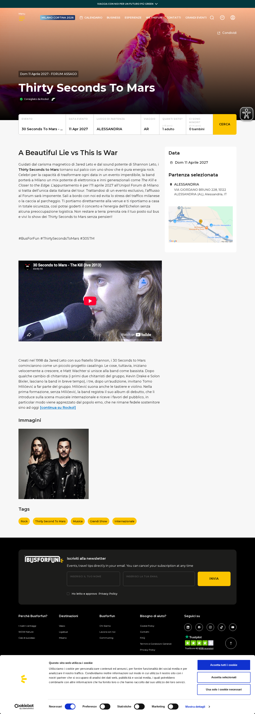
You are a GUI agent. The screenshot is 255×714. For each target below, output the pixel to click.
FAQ (142, 637)
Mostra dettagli (195, 706)
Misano (63, 637)
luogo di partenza (111, 118)
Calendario (93, 17)
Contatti (174, 17)
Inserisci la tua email (142, 576)
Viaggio (149, 118)
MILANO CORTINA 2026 (58, 17)
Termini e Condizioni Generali (156, 643)
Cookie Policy (147, 625)
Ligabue (63, 631)
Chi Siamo (105, 625)
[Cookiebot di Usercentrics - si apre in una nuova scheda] (24, 707)
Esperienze (133, 17)
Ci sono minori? (194, 120)
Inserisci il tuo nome (85, 576)
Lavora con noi (107, 631)
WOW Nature (25, 631)
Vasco (62, 625)
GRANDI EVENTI (196, 17)
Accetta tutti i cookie (223, 664)
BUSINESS (113, 17)
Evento (27, 118)
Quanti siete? (172, 118)
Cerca (224, 124)
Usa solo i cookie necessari (224, 689)
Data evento (78, 118)
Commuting (106, 637)
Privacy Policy (108, 593)
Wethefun (154, 17)
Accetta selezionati (223, 677)
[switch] (105, 707)
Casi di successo (26, 637)
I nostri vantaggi (27, 625)
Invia (214, 578)
